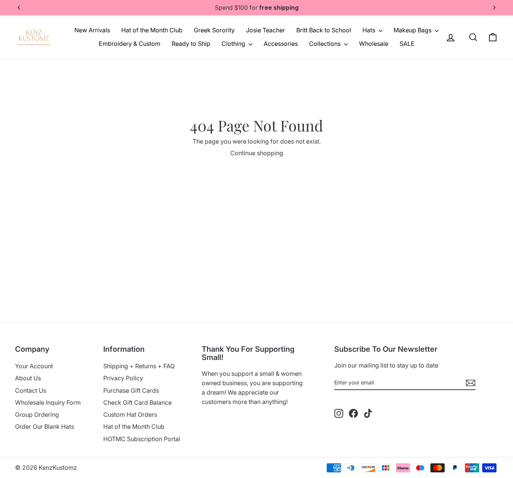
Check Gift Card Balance (137, 402)
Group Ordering (37, 414)
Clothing (234, 43)
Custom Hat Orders (130, 414)
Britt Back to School (323, 30)
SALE (407, 43)
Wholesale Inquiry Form (48, 402)
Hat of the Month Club (152, 30)
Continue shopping (256, 153)
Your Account (34, 366)
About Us (28, 378)
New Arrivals (92, 30)
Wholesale (373, 43)
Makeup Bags (413, 30)
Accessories (281, 43)
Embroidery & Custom (129, 43)
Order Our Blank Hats (44, 426)
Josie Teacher (265, 30)
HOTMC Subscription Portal (141, 439)
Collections (325, 43)
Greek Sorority (214, 30)
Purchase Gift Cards (131, 390)
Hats (369, 30)
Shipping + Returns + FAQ (139, 366)
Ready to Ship (191, 43)
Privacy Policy (123, 378)
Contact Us (30, 390)
